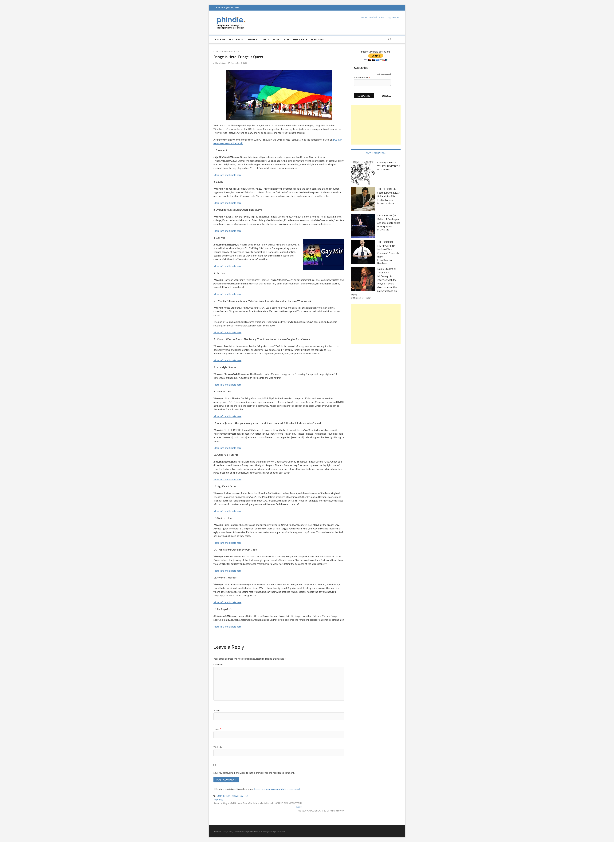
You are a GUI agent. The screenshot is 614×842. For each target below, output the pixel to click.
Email (217, 728)
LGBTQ (244, 795)
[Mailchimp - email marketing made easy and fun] (386, 98)
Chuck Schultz (386, 169)
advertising (385, 17)
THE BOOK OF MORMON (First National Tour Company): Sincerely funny (388, 249)
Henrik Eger (220, 63)
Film (286, 39)
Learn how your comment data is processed (277, 789)
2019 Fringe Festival (228, 795)
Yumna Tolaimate (387, 203)
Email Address (362, 77)
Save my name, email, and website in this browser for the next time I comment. (254, 772)
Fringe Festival (232, 51)
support (396, 17)
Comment (218, 664)
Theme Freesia (240, 831)
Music (276, 39)
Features (234, 39)
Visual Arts (299, 39)
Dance (265, 39)
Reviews (220, 39)
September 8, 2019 (238, 63)
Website (217, 747)
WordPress (253, 831)
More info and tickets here (227, 266)
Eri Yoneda (384, 230)
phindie (217, 831)
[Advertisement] (376, 125)
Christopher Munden (362, 298)
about (364, 17)
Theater (251, 39)
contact (373, 17)
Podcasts (317, 39)
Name (217, 710)
